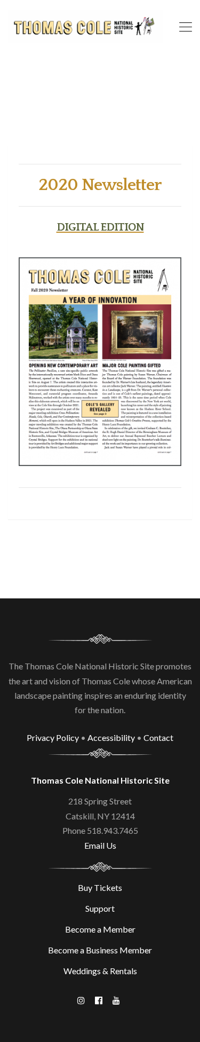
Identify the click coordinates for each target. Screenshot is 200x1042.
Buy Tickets (100, 887)
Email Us (100, 845)
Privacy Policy (53, 737)
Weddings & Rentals (100, 971)
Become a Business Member (100, 950)
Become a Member (100, 929)
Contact (158, 737)
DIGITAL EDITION (100, 227)
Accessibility (111, 737)
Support (100, 908)
